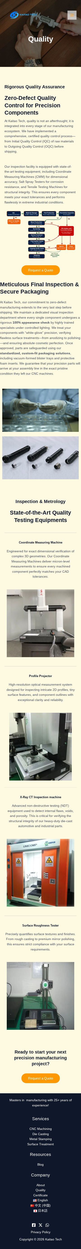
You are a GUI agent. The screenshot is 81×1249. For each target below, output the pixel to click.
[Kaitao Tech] (22, 15)
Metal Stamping (40, 1139)
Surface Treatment (40, 1144)
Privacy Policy (40, 1232)
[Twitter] (40, 1225)
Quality (40, 1190)
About (40, 1185)
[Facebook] (34, 1225)
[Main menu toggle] (72, 15)
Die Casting (40, 1134)
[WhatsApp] (47, 1225)
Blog (40, 1164)
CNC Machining (40, 1129)
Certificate (40, 1195)
